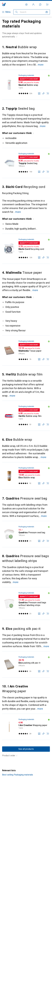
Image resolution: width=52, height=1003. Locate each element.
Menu (8, 12)
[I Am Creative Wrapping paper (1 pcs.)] (26, 727)
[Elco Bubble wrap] (26, 476)
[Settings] (26, 4)
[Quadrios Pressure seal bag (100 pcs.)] (26, 534)
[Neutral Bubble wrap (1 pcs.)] (26, 85)
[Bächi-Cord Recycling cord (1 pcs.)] (26, 249)
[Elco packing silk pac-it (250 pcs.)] (26, 664)
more (40, 64)
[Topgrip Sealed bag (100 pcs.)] (26, 163)
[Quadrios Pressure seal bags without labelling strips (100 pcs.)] (26, 603)
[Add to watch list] (43, 93)
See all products (26, 749)
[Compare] (39, 93)
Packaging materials (26, 75)
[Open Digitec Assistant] (40, 4)
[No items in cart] (47, 4)
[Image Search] (46, 12)
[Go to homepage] (4, 4)
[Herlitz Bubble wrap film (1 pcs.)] (26, 416)
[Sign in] (33, 4)
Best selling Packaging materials (17, 774)
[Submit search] (16, 12)
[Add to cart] (48, 93)
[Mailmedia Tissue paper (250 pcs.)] (26, 351)
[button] (16, 36)
